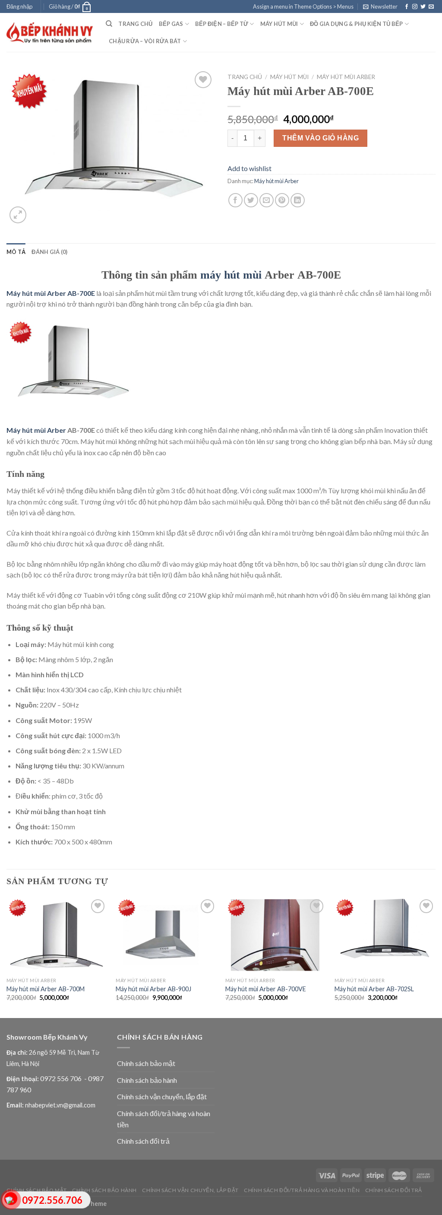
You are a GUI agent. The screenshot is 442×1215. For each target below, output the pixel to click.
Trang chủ (135, 23)
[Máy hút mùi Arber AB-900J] (166, 935)
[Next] (435, 956)
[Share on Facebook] (235, 200)
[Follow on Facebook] (406, 7)
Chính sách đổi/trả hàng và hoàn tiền (163, 1119)
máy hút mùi (231, 275)
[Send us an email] (431, 7)
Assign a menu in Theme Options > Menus (303, 6)
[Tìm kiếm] (109, 24)
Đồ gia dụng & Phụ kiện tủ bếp (356, 23)
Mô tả (15, 251)
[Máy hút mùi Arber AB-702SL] (385, 935)
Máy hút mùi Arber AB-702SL (374, 989)
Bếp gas (171, 23)
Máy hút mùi (279, 23)
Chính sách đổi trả (143, 1141)
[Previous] (6, 956)
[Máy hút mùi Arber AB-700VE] (275, 935)
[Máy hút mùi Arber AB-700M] (56, 935)
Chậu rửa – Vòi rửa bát (145, 41)
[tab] (15, 251)
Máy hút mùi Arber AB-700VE (265, 989)
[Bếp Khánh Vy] (49, 32)
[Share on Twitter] (251, 200)
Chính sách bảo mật (146, 1063)
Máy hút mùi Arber (346, 76)
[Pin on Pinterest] (282, 200)
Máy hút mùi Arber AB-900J (153, 989)
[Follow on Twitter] (423, 7)
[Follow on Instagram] (414, 7)
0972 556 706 (61, 1078)
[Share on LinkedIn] (297, 200)
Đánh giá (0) (49, 251)
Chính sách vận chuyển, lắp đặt (162, 1096)
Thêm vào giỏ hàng (320, 138)
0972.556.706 (52, 1200)
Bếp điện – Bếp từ (221, 23)
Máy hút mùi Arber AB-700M (45, 989)
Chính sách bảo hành (147, 1080)
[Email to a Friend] (266, 200)
